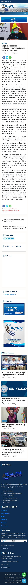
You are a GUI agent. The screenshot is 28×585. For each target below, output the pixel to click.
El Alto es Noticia (18, 578)
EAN (11, 53)
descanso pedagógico (7, 210)
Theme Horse (16, 580)
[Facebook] (3, 57)
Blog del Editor (5, 513)
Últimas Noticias (8, 353)
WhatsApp (4, 519)
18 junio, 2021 (5, 53)
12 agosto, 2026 (6, 428)
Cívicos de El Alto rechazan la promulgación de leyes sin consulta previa (13, 400)
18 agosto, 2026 (6, 377)
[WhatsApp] (10, 57)
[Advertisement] (14, 272)
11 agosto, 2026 (6, 456)
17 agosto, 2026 (6, 404)
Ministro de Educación (7, 212)
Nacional (4, 43)
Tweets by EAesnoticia (10, 294)
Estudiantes (16, 210)
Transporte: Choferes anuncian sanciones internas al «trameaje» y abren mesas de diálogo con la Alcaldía (13, 451)
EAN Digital (14, 377)
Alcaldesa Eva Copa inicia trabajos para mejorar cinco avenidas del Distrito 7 (13, 227)
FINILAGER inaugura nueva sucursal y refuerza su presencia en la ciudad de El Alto (13, 374)
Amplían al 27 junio (12, 208)
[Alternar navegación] (3, 13)
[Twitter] (7, 57)
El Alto (5, 368)
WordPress (19, 582)
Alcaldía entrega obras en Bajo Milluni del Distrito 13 (14, 220)
